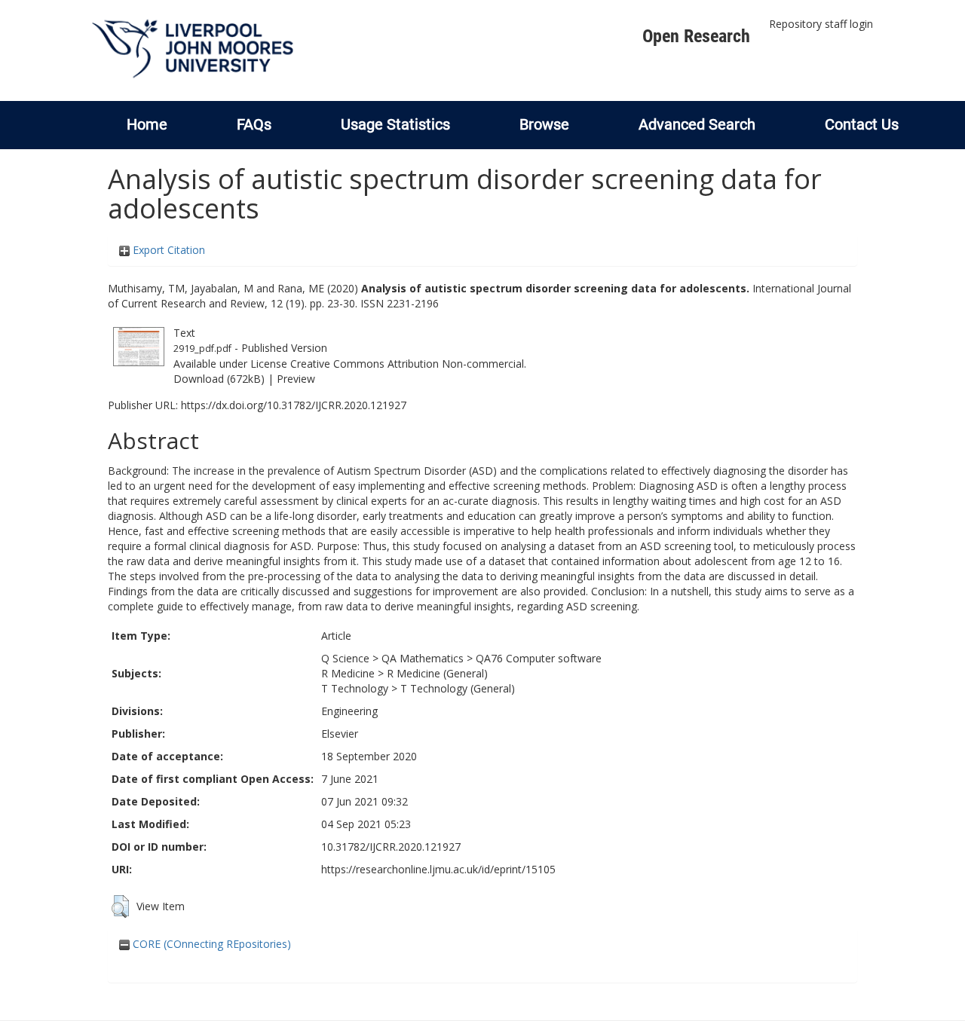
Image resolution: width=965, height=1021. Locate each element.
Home (147, 124)
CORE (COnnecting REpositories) (210, 944)
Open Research (696, 36)
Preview (296, 378)
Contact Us (862, 124)
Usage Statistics (395, 124)
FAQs (254, 124)
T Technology (354, 688)
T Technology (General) (457, 688)
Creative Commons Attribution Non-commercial (407, 363)
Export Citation (167, 250)
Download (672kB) (219, 378)
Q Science (345, 658)
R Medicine (348, 673)
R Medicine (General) (437, 673)
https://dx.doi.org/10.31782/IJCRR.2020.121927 (293, 405)
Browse (544, 124)
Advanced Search (697, 124)
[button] (120, 906)
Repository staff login (821, 24)
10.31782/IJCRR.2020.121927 (391, 846)
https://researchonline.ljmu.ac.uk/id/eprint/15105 (438, 869)
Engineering (349, 711)
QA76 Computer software (539, 658)
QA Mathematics (422, 658)
